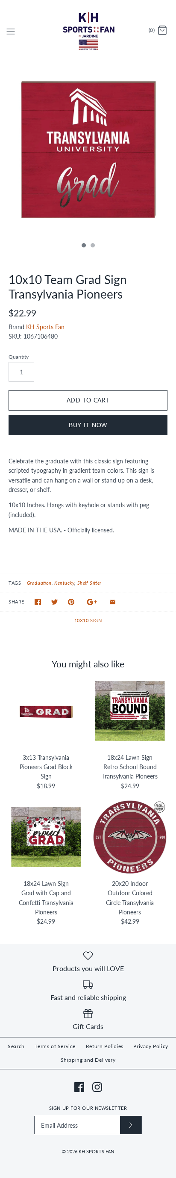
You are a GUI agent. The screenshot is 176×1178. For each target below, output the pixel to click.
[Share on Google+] (92, 602)
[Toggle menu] (10, 30)
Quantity (19, 356)
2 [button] (92, 246)
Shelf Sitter (89, 583)
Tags (15, 583)
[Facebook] (79, 1087)
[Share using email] (112, 602)
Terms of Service (55, 1046)
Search (16, 1046)
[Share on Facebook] (38, 602)
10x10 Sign (88, 620)
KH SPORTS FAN (96, 1151)
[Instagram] (97, 1087)
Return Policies (104, 1046)
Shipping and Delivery (88, 1060)
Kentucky (64, 583)
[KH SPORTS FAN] (88, 30)
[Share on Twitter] (54, 602)
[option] (88, 150)
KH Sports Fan (45, 326)
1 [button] (83, 246)
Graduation (39, 583)
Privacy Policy (150, 1046)
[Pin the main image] (71, 602)
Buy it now (88, 425)
